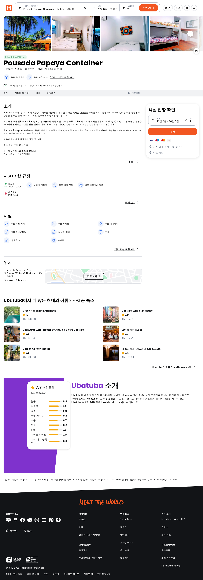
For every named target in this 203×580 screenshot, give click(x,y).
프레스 (165, 527)
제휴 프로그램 (168, 558)
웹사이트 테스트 (71, 574)
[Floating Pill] (190, 34)
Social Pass (126, 519)
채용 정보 (166, 534)
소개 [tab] (6, 93)
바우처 (56, 574)
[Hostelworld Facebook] (22, 520)
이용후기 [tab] (51, 93)
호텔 (81, 527)
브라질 (18, 68)
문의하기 (83, 550)
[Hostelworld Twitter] (29, 520)
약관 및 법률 (33, 574)
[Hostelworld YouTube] (44, 520)
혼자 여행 (124, 550)
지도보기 (30, 68)
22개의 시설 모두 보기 (62, 77)
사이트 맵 (88, 574)
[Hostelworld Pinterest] (51, 520)
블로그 (123, 527)
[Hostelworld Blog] (8, 520)
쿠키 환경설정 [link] (103, 574)
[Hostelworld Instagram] (36, 520)
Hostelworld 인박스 (171, 565)
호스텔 (82, 519)
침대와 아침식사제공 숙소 (15, 57)
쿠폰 (46, 574)
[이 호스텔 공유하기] (196, 51)
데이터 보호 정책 (14, 574)
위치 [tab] (38, 93)
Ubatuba (8, 68)
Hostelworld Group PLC (173, 519)
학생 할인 (124, 558)
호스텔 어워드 (127, 542)
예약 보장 (124, 534)
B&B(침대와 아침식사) (89, 534)
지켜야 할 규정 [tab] (22, 93)
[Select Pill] (187, 8)
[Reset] (84, 7)
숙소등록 (166, 550)
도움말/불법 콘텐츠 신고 (90, 558)
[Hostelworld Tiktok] (58, 520)
